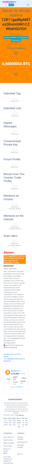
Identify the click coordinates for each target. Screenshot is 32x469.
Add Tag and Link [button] (23, 37)
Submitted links (8, 440)
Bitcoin (15, 371)
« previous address (16, 34)
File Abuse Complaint (20, 438)
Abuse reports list (9, 437)
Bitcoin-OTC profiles (7, 450)
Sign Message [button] (16, 40)
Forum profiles (8, 446)
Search (11, 4)
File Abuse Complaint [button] (10, 37)
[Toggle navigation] (28, 5)
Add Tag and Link (22, 442)
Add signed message (20, 446)
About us (20, 454)
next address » (16, 43)
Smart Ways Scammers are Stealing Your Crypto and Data (8, 460)
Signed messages (9, 443)
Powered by (13, 387)
